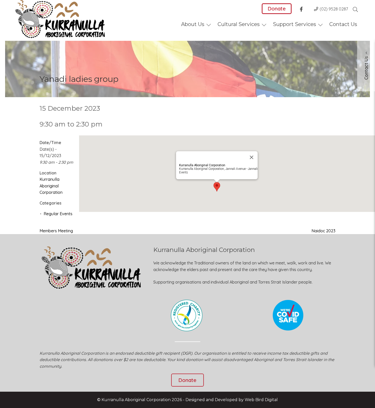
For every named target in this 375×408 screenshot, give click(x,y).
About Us (192, 24)
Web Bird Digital (261, 399)
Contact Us (343, 24)
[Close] (251, 157)
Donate (277, 8)
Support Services (294, 24)
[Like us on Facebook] (303, 10)
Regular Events (58, 213)
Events (183, 172)
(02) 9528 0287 (334, 8)
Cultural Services (239, 24)
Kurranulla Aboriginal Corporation (51, 186)
